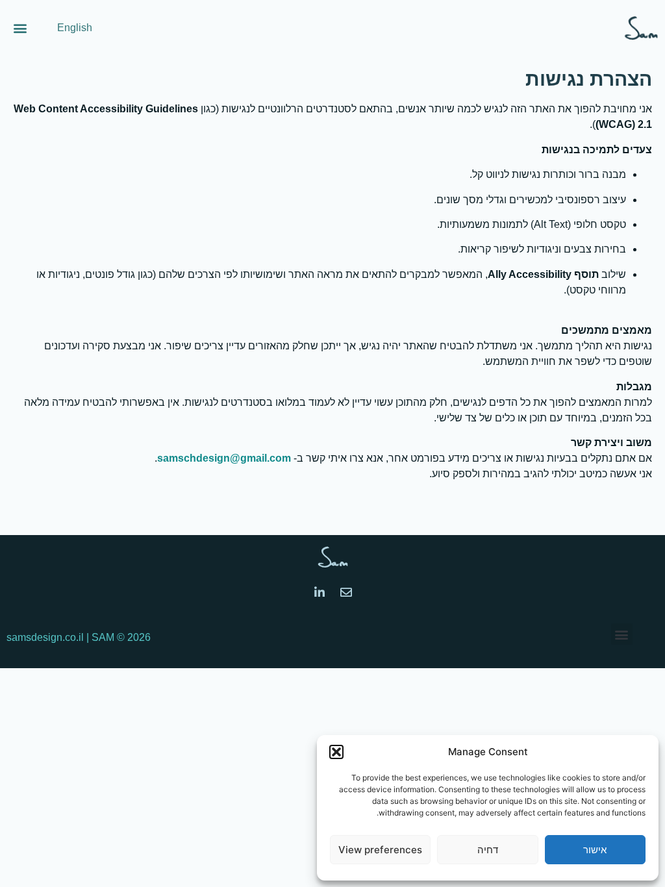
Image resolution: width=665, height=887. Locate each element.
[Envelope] (346, 592)
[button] (336, 751)
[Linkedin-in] (319, 592)
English (74, 27)
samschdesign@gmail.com (225, 458)
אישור (595, 849)
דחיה (487, 849)
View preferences (380, 849)
